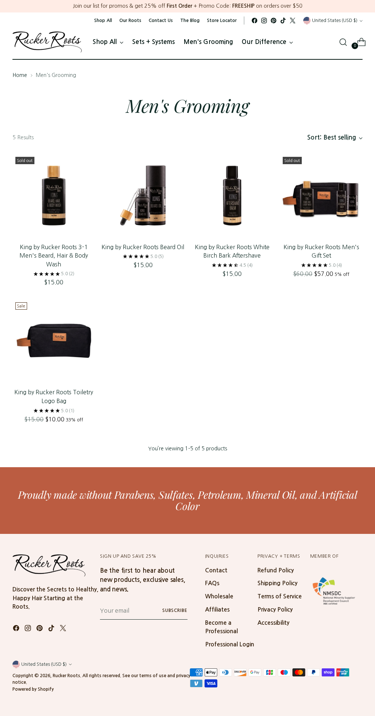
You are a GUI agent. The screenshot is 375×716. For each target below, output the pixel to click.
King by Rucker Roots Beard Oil (142, 247)
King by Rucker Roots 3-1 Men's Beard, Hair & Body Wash (53, 255)
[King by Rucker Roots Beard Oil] (142, 195)
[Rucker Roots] (47, 42)
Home (19, 75)
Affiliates (217, 609)
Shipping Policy (277, 583)
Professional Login (229, 644)
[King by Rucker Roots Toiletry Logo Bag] (53, 340)
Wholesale (219, 596)
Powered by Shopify (33, 689)
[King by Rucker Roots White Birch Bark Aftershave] (232, 195)
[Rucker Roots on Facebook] (254, 20)
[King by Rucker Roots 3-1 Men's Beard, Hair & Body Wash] (53, 195)
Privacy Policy (275, 609)
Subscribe (175, 610)
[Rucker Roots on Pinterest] (273, 20)
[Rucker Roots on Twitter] (292, 20)
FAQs (212, 583)
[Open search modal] (343, 42)
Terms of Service (279, 596)
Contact (216, 570)
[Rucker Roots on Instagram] (264, 20)
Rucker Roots (66, 675)
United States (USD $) (334, 20)
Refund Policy (275, 570)
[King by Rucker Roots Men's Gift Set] (321, 195)
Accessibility (273, 622)
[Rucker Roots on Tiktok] (283, 20)
